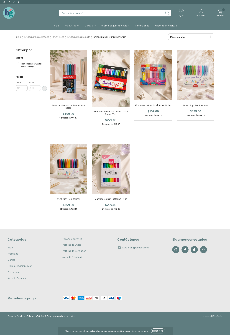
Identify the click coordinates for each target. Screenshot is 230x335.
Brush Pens (58, 36)
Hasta (31, 82)
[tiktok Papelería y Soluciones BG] (14, 2)
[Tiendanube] (212, 316)
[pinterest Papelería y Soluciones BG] (19, 2)
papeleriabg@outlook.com (135, 247)
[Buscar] (167, 13)
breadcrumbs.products (78, 36)
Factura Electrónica (72, 238)
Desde (18, 82)
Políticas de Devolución (74, 250)
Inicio (56, 25)
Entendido (158, 331)
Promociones (141, 25)
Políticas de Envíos (71, 244)
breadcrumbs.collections (36, 36)
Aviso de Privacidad (166, 25)
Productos (70, 25)
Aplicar (44, 88)
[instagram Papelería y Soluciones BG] (4, 2)
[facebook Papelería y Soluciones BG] (9, 2)
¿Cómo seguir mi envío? (115, 25)
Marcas (89, 25)
